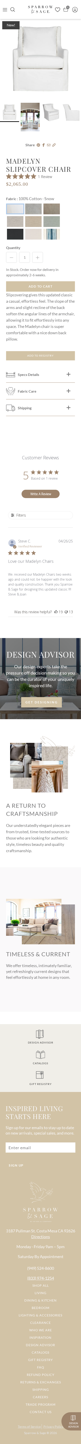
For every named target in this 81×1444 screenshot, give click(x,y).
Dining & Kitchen (40, 1300)
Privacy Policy (53, 1426)
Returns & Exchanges (40, 1382)
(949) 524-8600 (40, 1268)
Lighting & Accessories (40, 1315)
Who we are (40, 1330)
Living (40, 1293)
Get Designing (41, 702)
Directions (40, 1236)
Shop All (40, 1285)
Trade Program (41, 1404)
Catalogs (40, 1352)
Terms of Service (29, 1426)
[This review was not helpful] (66, 611)
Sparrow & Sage (35, 1433)
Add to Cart (41, 286)
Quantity (13, 247)
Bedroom (41, 1308)
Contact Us (41, 1412)
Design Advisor (40, 1345)
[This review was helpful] (56, 611)
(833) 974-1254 (40, 1278)
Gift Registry (40, 1360)
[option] (40, 59)
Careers (40, 1397)
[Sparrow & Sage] (40, 9)
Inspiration (40, 1337)
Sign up (16, 1165)
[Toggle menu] (5, 9)
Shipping (40, 1389)
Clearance (40, 1323)
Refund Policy (40, 1375)
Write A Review (40, 494)
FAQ (40, 1367)
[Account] (76, 9)
